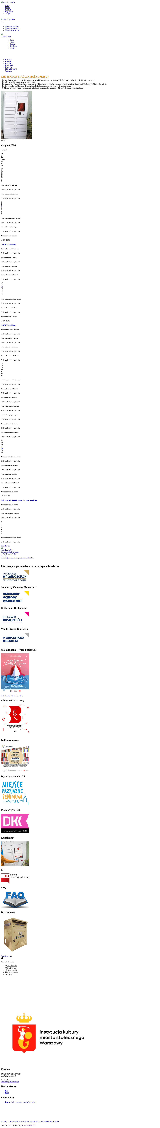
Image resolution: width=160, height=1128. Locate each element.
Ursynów (8, 59)
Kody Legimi (5, 546)
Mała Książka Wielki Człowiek (11, 696)
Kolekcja (8, 63)
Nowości (4, 556)
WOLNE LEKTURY (8, 554)
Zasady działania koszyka (10, 552)
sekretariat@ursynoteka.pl (10, 1082)
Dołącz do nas (6, 36)
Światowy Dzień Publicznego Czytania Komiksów (19, 500)
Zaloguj (8, 14)
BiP (6, 1091)
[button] (2, 958)
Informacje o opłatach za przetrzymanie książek (17, 558)
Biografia (8, 67)
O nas (7, 6)
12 (2, 287)
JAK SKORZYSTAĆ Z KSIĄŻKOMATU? (25, 76)
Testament (8, 71)
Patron (7, 8)
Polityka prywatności (28, 1125)
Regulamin (9, 12)
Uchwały (8, 61)
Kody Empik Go (6, 550)
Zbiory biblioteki (11, 69)
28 (2, 448)
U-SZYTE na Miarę (8, 244)
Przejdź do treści (6, 956)
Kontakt (8, 10)
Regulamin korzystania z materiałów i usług (20, 1102)
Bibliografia (9, 65)
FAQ (7, 1093)
